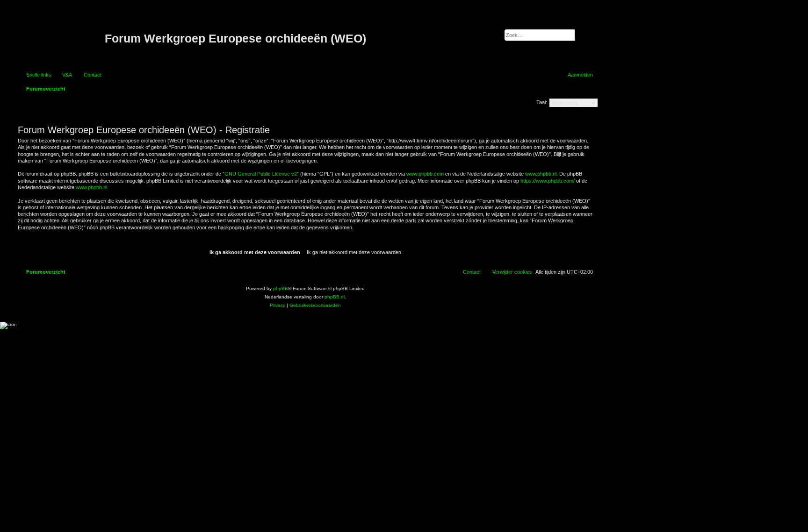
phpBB (280, 288)
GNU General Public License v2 (260, 174)
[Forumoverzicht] (60, 38)
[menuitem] (63, 74)
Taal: (541, 102)
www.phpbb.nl (540, 174)
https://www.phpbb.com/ (547, 181)
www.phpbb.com (425, 174)
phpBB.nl (335, 296)
